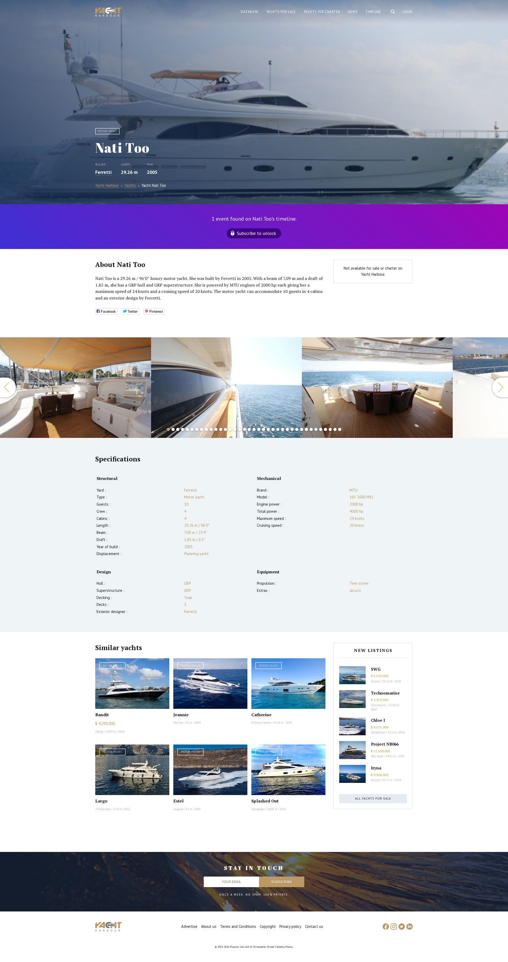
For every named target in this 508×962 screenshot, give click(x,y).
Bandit (102, 715)
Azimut (375, 681)
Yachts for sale (281, 12)
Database (249, 12)
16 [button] (239, 429)
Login (407, 12)
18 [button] (249, 429)
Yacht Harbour (108, 12)
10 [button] (211, 429)
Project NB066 (384, 744)
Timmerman (103, 809)
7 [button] (196, 429)
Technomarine (385, 693)
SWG (375, 669)
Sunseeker (258, 809)
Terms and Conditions (238, 926)
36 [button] (335, 429)
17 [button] (244, 429)
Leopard (178, 809)
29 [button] (301, 429)
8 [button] (201, 429)
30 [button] (306, 429)
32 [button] (316, 429)
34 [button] (325, 429)
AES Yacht (377, 756)
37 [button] (339, 429)
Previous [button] (8, 387)
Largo (101, 801)
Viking (99, 731)
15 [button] (235, 429)
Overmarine (379, 705)
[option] (75, 387)
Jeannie (181, 715)
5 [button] (187, 429)
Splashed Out (265, 801)
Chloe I (378, 720)
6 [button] (192, 429)
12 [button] (220, 429)
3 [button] (177, 429)
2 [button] (173, 429)
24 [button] (277, 429)
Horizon (178, 722)
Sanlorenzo (378, 732)
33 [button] (320, 429)
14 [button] (230, 429)
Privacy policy (290, 926)
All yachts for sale (373, 798)
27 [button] (292, 429)
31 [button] (311, 429)
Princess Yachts (261, 722)
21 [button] (263, 429)
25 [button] (282, 429)
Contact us (314, 926)
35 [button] (330, 429)
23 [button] (273, 429)
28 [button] (296, 429)
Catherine (261, 715)
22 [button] (268, 429)
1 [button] (168, 429)
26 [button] (287, 429)
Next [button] (500, 387)
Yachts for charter (322, 12)
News (352, 12)
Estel (178, 801)
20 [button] (258, 429)
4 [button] (182, 429)
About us (208, 926)
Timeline (373, 12)
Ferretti (103, 172)
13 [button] (225, 429)
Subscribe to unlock (256, 233)
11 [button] (215, 429)
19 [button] (254, 429)
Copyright (268, 926)
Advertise (189, 926)
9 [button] (206, 429)
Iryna (376, 767)
